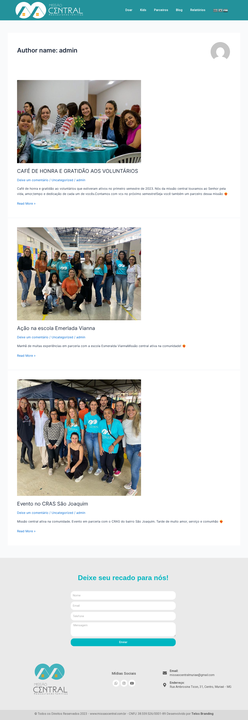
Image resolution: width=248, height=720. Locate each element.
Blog (179, 10)
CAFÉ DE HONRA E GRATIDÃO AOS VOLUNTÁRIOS (77, 171)
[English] (215, 10)
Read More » (26, 203)
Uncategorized (62, 180)
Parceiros (161, 10)
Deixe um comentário (32, 180)
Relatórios (197, 10)
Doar (128, 10)
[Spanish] (225, 10)
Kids (143, 10)
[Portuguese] (220, 10)
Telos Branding (202, 714)
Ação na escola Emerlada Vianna (56, 328)
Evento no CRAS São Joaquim (52, 504)
